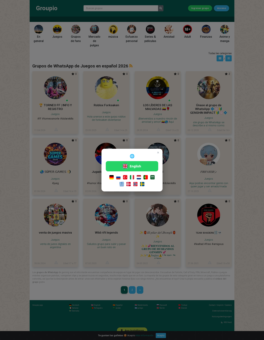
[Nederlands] (139, 177)
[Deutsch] (111, 177)
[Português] (146, 177)
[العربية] (152, 177)
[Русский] (118, 177)
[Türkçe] (125, 177)
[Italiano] (132, 177)
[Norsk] (135, 184)
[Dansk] (129, 184)
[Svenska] (142, 184)
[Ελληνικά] (122, 184)
